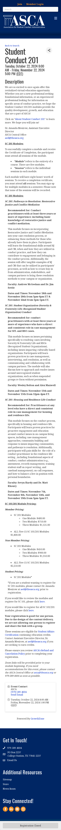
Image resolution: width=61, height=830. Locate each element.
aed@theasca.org (14, 137)
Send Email (17, 694)
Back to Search (12, 45)
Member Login (35, 4)
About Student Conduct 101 (30, 119)
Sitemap (7, 779)
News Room (9, 788)
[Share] (49, 50)
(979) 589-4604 (19, 691)
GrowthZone (37, 718)
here (42, 601)
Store (6, 784)
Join (19, 4)
